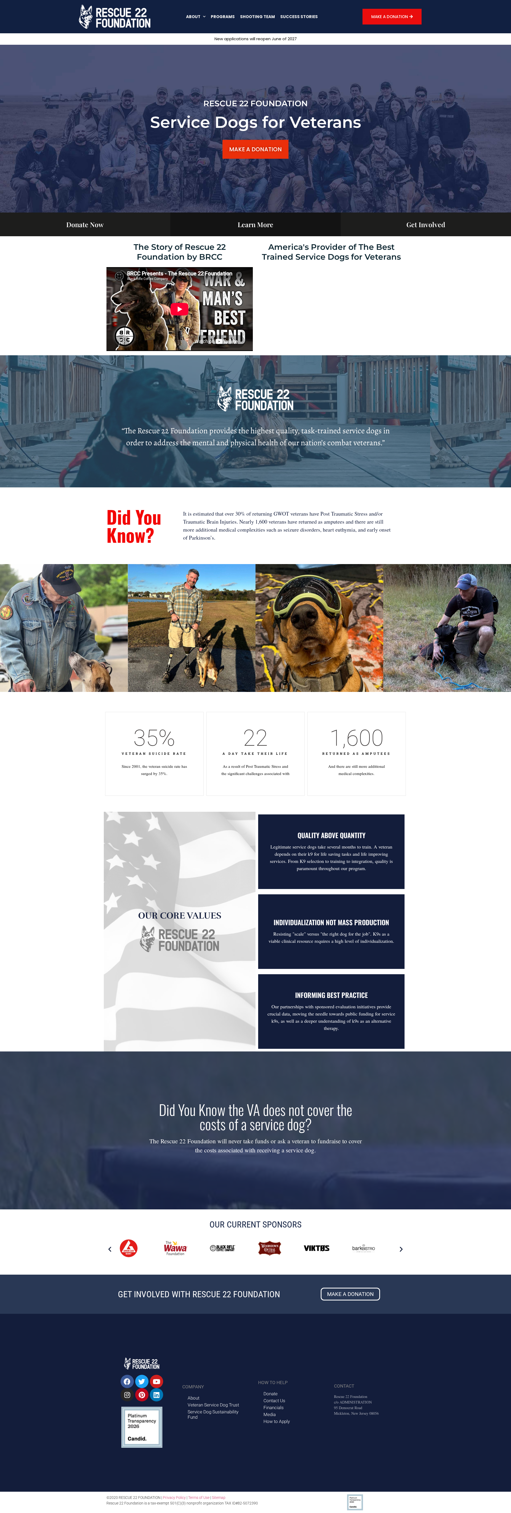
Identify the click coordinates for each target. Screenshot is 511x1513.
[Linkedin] (156, 1394)
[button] (109, 1249)
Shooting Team (257, 16)
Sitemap (218, 1497)
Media (269, 1414)
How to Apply (276, 1421)
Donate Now (85, 224)
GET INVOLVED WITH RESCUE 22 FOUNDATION (199, 1294)
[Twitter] (142, 1381)
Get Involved (425, 224)
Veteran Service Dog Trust (213, 1405)
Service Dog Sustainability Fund (213, 1414)
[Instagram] (127, 1394)
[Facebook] (127, 1381)
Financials (273, 1407)
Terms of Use (198, 1497)
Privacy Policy (174, 1497)
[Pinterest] (142, 1394)
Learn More (255, 224)
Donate (270, 1393)
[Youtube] (156, 1381)
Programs (223, 16)
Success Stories (299, 16)
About (193, 16)
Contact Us (274, 1400)
